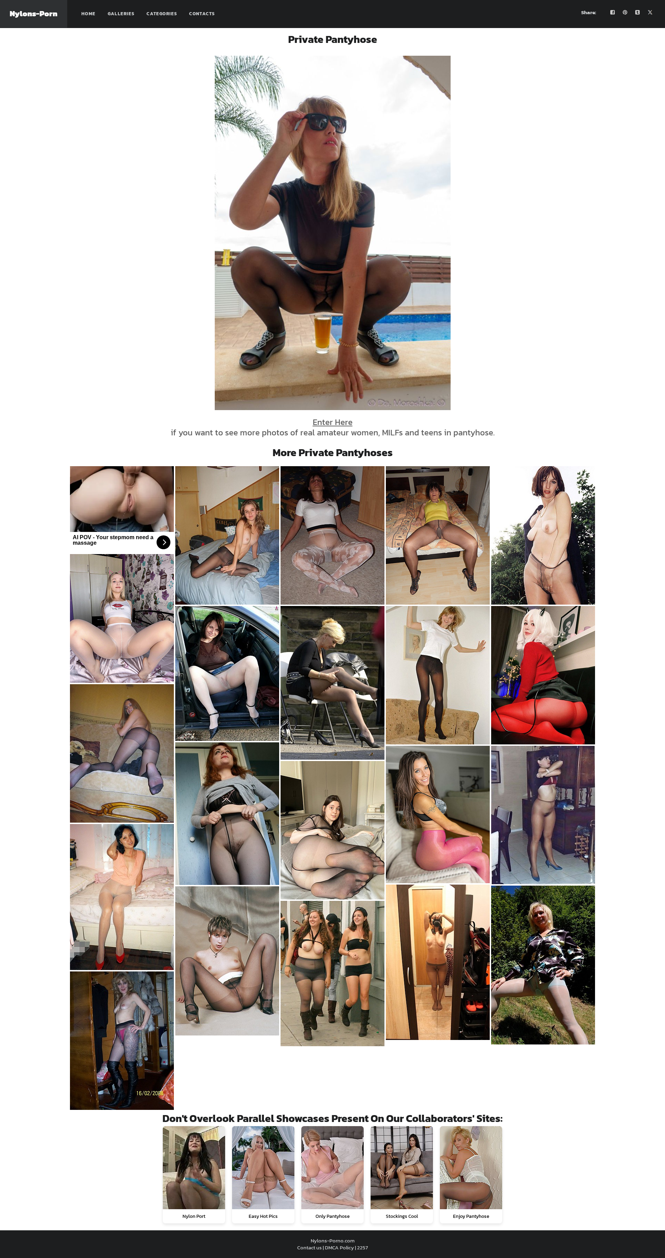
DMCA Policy (339, 1247)
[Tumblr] (637, 12)
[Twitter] (650, 12)
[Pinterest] (625, 12)
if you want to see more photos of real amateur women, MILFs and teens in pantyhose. (333, 427)
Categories (162, 13)
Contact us (309, 1247)
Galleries (121, 13)
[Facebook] (612, 12)
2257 (362, 1247)
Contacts (202, 13)
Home (88, 13)
